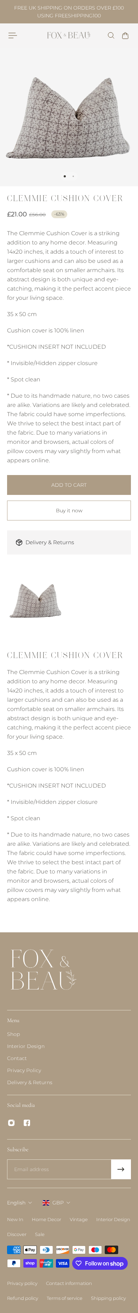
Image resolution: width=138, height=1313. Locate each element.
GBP (58, 1202)
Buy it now (69, 510)
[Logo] (69, 35)
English (16, 1202)
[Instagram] (11, 1123)
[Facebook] (27, 1123)
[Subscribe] (121, 1169)
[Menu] (13, 35)
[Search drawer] (111, 35)
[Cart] (125, 35)
